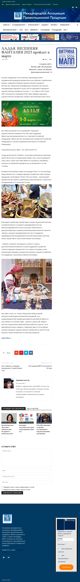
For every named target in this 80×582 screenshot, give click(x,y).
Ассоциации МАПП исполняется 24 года (40, 367)
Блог (21, 30)
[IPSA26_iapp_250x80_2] (30, 37)
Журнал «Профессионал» (13, 4)
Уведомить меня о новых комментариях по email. (19, 487)
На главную (5, 44)
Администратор (22, 380)
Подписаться (66, 567)
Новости (6, 25)
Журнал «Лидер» (27, 4)
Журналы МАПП (33, 25)
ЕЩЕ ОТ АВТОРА (32, 409)
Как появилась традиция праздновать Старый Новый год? (11, 368)
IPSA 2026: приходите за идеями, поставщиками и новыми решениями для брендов (44, 429)
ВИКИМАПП (33, 30)
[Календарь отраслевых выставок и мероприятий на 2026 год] (26, 418)
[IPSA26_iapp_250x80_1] (10, 37)
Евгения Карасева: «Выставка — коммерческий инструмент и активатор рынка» (7, 429)
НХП (65, 30)
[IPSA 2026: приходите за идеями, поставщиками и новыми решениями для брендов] (44, 418)
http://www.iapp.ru (21, 383)
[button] (77, 25)
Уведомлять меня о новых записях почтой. (17, 489)
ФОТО (26, 30)
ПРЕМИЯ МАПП (64, 25)
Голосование (45, 30)
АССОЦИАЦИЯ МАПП (18, 25)
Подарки (45, 25)
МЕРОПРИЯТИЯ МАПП (9, 30)
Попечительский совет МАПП (42, 4)
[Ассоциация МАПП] (40, 16)
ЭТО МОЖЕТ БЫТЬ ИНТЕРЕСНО (13, 409)
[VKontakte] (76, 7)
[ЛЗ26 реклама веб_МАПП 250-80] (70, 37)
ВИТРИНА (54, 25)
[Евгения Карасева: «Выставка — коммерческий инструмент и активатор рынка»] (9, 418)
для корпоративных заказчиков (63, 558)
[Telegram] (72, 7)
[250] (50, 37)
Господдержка (57, 30)
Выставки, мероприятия (18, 44)
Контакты (55, 4)
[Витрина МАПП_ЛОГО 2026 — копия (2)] (67, 58)
